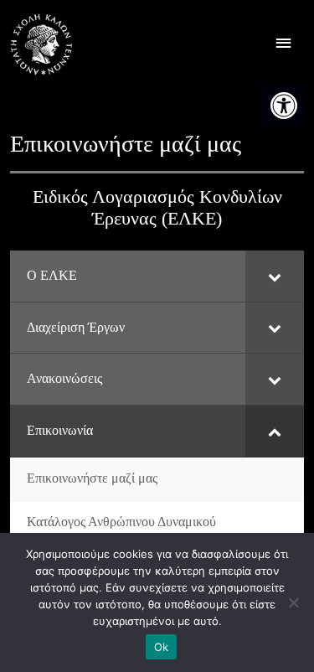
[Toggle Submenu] (274, 276)
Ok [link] (161, 647)
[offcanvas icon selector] (283, 44)
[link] (284, 105)
